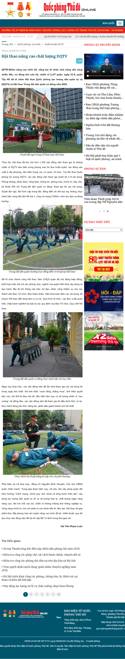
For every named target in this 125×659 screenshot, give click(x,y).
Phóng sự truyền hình (102, 44)
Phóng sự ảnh (95, 168)
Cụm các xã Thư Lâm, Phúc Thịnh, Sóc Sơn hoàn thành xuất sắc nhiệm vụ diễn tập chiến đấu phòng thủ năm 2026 (103, 96)
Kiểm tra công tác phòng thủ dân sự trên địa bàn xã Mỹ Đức (39, 560)
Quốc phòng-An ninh (29, 44)
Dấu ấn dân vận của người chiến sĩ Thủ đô (102, 147)
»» (58, 594)
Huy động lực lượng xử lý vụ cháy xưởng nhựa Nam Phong (38, 586)
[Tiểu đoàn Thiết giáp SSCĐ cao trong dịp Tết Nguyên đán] (103, 185)
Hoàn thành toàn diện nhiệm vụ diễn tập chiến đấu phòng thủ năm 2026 (104, 116)
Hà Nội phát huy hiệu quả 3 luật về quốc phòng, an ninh (104, 157)
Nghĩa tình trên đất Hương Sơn (103, 126)
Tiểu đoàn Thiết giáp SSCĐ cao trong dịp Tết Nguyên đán (103, 200)
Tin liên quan (11, 540)
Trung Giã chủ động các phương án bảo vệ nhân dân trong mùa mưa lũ (103, 137)
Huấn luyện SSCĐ (54, 44)
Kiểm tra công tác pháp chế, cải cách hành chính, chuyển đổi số (41, 554)
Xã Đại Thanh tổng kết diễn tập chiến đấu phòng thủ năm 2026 (41, 548)
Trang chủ (7, 44)
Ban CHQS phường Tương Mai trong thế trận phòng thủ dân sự (102, 106)
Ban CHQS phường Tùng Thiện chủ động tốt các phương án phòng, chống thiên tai (102, 86)
